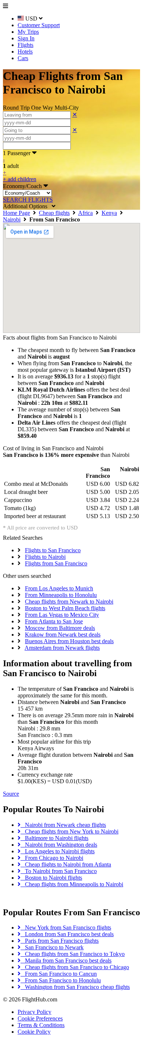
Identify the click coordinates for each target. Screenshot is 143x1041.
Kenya (109, 213)
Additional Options (27, 206)
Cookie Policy (34, 1032)
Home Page (16, 213)
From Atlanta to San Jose (54, 621)
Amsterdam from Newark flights (62, 648)
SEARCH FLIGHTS (28, 200)
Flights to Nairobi (45, 557)
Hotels (25, 51)
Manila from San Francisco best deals (66, 960)
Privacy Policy (34, 1012)
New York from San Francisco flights (66, 927)
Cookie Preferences (40, 1018)
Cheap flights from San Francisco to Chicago (75, 967)
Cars (23, 58)
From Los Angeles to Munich (59, 588)
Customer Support (39, 25)
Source (11, 794)
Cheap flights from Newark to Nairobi (69, 601)
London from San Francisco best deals (67, 934)
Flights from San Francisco (56, 563)
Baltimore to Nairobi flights (54, 838)
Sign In (26, 38)
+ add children (19, 179)
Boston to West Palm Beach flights (65, 608)
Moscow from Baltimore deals (60, 628)
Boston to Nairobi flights (51, 878)
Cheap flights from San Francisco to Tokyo (73, 954)
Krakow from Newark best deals (62, 634)
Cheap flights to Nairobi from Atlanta (66, 864)
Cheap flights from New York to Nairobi (69, 831)
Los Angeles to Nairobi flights (58, 851)
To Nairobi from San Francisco (59, 871)
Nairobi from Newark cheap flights (63, 825)
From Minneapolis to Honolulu (61, 595)
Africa (85, 213)
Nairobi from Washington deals (59, 845)
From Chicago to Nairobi (52, 858)
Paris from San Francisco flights (60, 941)
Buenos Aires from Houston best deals (69, 641)
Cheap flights (54, 213)
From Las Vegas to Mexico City (62, 615)
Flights (25, 45)
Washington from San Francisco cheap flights (75, 987)
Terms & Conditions (41, 1025)
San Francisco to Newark (52, 947)
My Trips (28, 32)
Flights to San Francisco (53, 550)
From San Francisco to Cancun (59, 974)
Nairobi (12, 219)
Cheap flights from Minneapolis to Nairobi (72, 884)
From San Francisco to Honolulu (61, 980)
